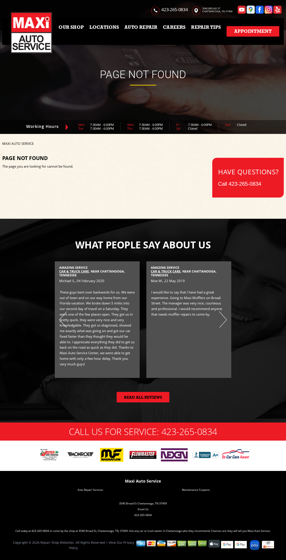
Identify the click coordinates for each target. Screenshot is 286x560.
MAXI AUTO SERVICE (18, 143)
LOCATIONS (104, 27)
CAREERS (174, 27)
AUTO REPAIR (140, 27)
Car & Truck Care (74, 271)
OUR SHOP (71, 27)
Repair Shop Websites (57, 542)
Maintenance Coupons (196, 490)
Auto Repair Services (90, 490)
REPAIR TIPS (206, 27)
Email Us (143, 509)
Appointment (253, 31)
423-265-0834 (174, 9)
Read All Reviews (143, 397)
